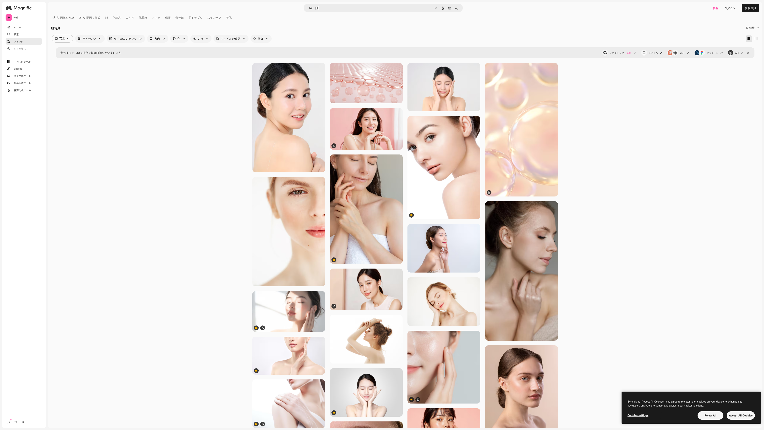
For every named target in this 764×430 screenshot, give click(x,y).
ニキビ (130, 18)
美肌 (229, 18)
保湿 (168, 18)
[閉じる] (748, 52)
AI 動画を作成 (91, 18)
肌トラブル (196, 18)
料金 (715, 8)
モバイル (653, 52)
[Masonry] (749, 38)
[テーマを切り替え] (23, 422)
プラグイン (712, 52)
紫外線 (179, 18)
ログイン (729, 8)
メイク (156, 18)
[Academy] (16, 422)
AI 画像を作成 (65, 18)
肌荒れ (143, 18)
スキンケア (214, 18)
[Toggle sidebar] (39, 8)
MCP (682, 52)
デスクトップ (620, 52)
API (737, 52)
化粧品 (117, 18)
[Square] (756, 38)
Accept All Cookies (741, 415)
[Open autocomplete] (309, 8)
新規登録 (750, 8)
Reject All (710, 415)
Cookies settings (638, 415)
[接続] (9, 422)
